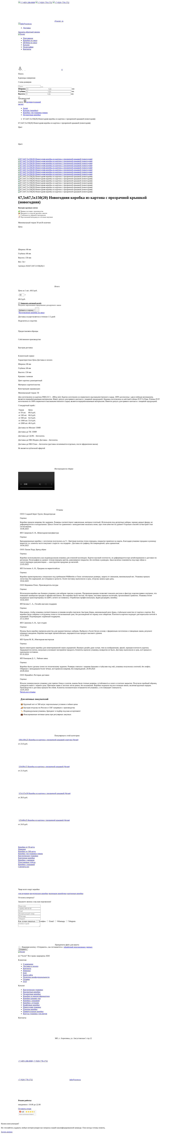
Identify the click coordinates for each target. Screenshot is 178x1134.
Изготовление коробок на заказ (31, 313)
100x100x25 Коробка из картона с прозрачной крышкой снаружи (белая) (48, 740)
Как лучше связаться (26, 921)
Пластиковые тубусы (26, 862)
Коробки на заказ (30, 40)
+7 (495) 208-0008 (25, 1061)
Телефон (42, 921)
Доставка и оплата (30, 966)
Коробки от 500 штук (27, 851)
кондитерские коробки (39, 893)
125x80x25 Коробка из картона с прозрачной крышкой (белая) (44, 820)
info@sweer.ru (75, 1080)
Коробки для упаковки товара (35, 113)
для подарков (23, 893)
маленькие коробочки (58, 893)
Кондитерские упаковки (28, 856)
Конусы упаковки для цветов (35, 1014)
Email (51, 921)
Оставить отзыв (24, 1109)
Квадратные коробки (31, 992)
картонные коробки (75, 893)
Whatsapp (61, 921)
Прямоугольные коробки (33, 1011)
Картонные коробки (26, 858)
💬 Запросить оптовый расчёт (29, 303)
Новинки (22, 849)
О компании (28, 964)
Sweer (25, 108)
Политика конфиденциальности (36, 977)
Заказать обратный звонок (29, 32)
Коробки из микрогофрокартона (36, 996)
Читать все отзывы (27, 692)
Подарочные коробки (32, 115)
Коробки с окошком (26, 860)
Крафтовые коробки (31, 1005)
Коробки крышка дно (32, 998)
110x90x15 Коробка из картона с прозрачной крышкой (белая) (44, 767)
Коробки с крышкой (26, 864)
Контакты (27, 49)
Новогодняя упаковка (32, 1007)
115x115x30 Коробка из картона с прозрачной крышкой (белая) (44, 793)
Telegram (71, 921)
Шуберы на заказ (30, 43)
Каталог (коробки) (30, 110)
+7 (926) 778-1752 (40, 1061)
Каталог (26, 45)
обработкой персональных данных (78, 947)
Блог (25, 973)
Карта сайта (28, 975)
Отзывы (26, 979)
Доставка (27, 28)
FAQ (25, 981)
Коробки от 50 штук (26, 847)
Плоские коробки (30, 1009)
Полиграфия (28, 47)
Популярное (28, 38)
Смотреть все (23, 867)
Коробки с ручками (31, 1003)
